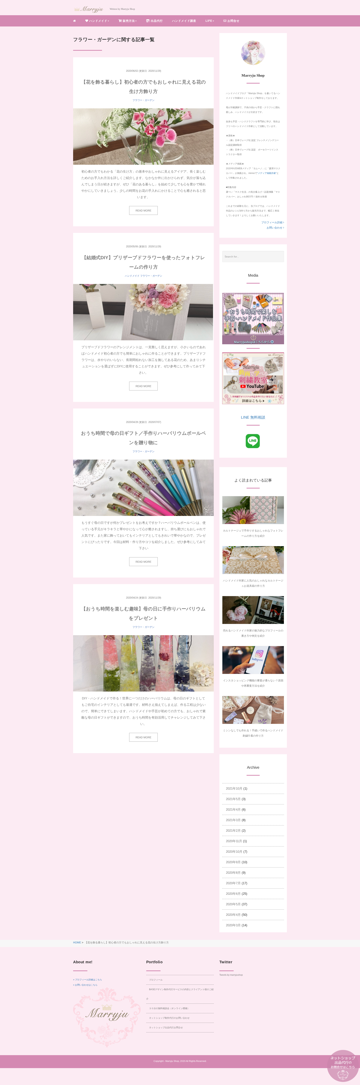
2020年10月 (234, 851)
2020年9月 (233, 862)
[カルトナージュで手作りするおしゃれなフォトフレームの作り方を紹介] (253, 510)
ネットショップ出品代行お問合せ (166, 1027)
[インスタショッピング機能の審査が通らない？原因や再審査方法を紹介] (253, 660)
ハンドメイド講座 (184, 20)
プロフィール (156, 980)
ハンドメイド (132, 275)
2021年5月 (233, 799)
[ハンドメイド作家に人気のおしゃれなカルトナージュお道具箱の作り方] (253, 560)
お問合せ (232, 20)
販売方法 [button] (128, 20)
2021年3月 (233, 820)
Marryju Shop (172, 1061)
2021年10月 (234, 788)
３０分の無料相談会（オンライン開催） (169, 1008)
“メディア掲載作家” (267, 173)
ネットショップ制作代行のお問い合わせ (169, 1018)
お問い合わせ (275, 227)
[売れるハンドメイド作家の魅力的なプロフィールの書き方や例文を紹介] (253, 610)
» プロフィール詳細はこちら (87, 979)
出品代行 (156, 20)
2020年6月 (233, 893)
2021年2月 (233, 830)
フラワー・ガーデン (143, 100)
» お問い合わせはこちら (85, 985)
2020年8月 (233, 872)
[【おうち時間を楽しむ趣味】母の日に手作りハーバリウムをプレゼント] (143, 663)
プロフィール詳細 (272, 222)
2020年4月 (233, 915)
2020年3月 (233, 925)
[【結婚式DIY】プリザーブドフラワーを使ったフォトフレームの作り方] (143, 312)
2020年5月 (233, 904)
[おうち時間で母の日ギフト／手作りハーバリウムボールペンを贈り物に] (143, 488)
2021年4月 (233, 809)
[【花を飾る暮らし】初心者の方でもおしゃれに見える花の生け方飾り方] (143, 136)
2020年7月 (233, 883)
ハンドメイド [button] (97, 20)
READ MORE (143, 210)
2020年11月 (234, 841)
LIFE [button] (209, 20)
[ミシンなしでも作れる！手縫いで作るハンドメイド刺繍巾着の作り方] (253, 710)
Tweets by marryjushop (231, 975)
